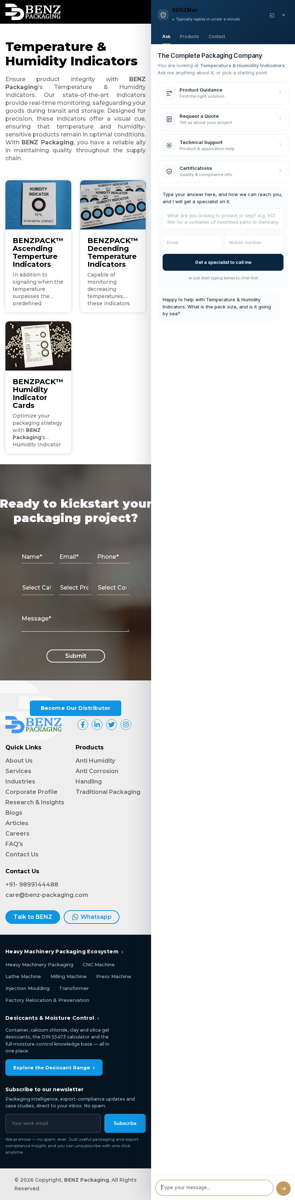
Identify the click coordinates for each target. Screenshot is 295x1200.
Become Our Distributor (75, 708)
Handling (89, 781)
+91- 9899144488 (31, 884)
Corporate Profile (31, 792)
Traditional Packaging (108, 792)
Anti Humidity (95, 760)
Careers (17, 833)
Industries (20, 781)
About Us (19, 760)
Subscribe (125, 1123)
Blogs (13, 812)
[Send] (283, 1188)
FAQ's (14, 844)
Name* (32, 556)
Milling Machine (68, 976)
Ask (166, 36)
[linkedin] (97, 724)
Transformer (74, 988)
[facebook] (82, 724)
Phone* (108, 556)
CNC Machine (99, 964)
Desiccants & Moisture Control (52, 1018)
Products (189, 36)
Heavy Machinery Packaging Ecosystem (64, 951)
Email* (68, 556)
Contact (217, 36)
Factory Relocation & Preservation (47, 1000)
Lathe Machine (23, 976)
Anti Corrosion (97, 771)
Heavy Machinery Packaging (39, 964)
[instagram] (126, 724)
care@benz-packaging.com (46, 895)
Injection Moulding (27, 988)
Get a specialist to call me (223, 262)
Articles (16, 823)
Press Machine (113, 976)
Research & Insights (34, 802)
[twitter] (111, 724)
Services (18, 771)
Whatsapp (96, 916)
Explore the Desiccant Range (54, 1067)
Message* (36, 618)
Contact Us (21, 854)
